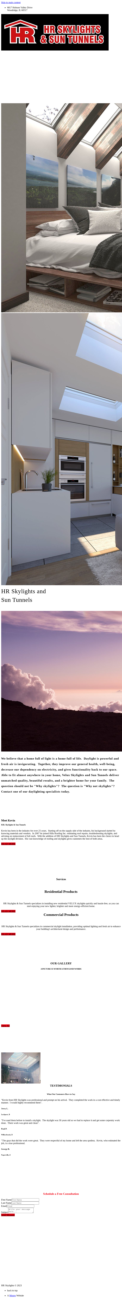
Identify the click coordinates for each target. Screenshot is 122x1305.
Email (4, 1206)
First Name (6, 1199)
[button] (8, 844)
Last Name (6, 1203)
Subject (4, 1212)
